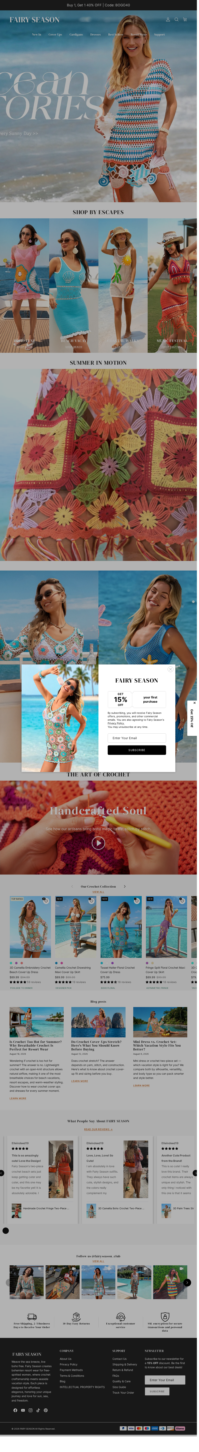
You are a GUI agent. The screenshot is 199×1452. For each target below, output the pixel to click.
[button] (192, 718)
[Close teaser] (195, 703)
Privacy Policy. (116, 723)
